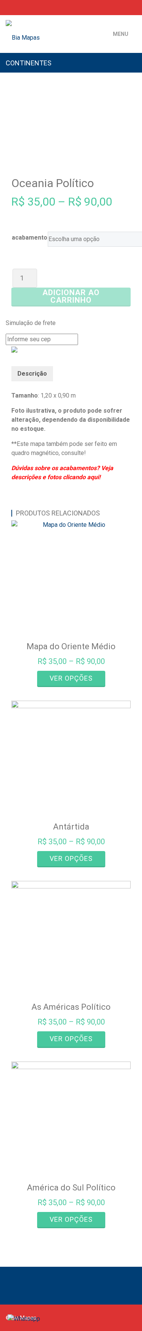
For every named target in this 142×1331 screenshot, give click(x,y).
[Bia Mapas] (51, 28)
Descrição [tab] (32, 373)
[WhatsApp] (20, 7)
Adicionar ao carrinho (71, 296)
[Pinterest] (133, 7)
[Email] (32, 7)
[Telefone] (8, 7)
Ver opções (71, 678)
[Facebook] (111, 7)
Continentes (28, 63)
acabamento (29, 237)
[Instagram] (122, 7)
